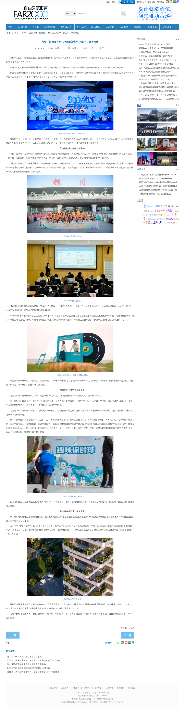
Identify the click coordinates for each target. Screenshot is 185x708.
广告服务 (75, 688)
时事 (24, 33)
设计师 (36, 27)
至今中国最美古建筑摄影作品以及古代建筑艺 (159, 68)
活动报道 (124, 27)
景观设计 (149, 206)
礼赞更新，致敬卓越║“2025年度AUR (155, 56)
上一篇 (13, 635)
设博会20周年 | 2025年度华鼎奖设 (154, 52)
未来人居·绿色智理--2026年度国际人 (155, 44)
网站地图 (160, 2)
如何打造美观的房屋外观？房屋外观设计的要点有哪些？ (159, 186)
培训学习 (138, 27)
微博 (171, 1)
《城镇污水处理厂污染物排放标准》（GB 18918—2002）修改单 (159, 174)
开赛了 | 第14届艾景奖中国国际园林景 (156, 64)
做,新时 (148, 219)
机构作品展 (50, 27)
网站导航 (140, 2)
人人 (177, 1)
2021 (152, 219)
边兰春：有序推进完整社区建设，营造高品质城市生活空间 (33, 660)
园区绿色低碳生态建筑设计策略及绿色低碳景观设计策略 (159, 182)
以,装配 (167, 223)
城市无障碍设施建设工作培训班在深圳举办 (26, 664)
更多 (177, 39)
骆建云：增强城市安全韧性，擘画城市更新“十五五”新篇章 (33, 672)
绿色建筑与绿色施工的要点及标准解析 (156, 178)
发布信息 (151, 2)
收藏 (109, 643)
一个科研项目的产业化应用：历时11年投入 (158, 95)
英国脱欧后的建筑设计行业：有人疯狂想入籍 (159, 99)
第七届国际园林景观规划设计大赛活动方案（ (159, 87)
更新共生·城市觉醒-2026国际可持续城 (156, 48)
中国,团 (152, 215)
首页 (11, 27)
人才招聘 (166, 27)
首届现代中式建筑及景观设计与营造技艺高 (158, 75)
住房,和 (146, 215)
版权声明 (109, 688)
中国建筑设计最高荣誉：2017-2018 (155, 79)
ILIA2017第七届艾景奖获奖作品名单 (155, 71)
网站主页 (53, 688)
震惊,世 (169, 215)
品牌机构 (22, 27)
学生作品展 (66, 27)
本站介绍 (64, 688)
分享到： (117, 643)
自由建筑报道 (31, 13)
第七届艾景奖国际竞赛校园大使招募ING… (158, 91)
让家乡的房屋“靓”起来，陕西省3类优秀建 (157, 83)
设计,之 (162, 214)
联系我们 (120, 688)
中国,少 (157, 215)
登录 (114, 2)
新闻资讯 (152, 27)
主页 (9, 33)
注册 (108, 2)
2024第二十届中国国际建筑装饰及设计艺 (157, 60)
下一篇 (128, 635)
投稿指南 (131, 688)
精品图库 (95, 27)
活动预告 (110, 27)
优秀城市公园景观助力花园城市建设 (155, 194)
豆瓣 (174, 1)
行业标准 (81, 27)
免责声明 (87, 688)
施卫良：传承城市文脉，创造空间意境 (24, 656)
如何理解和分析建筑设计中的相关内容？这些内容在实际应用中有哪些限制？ (159, 190)
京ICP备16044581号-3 (114, 702)
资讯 (16, 33)
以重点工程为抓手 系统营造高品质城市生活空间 (28, 668)
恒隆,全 (149, 222)
